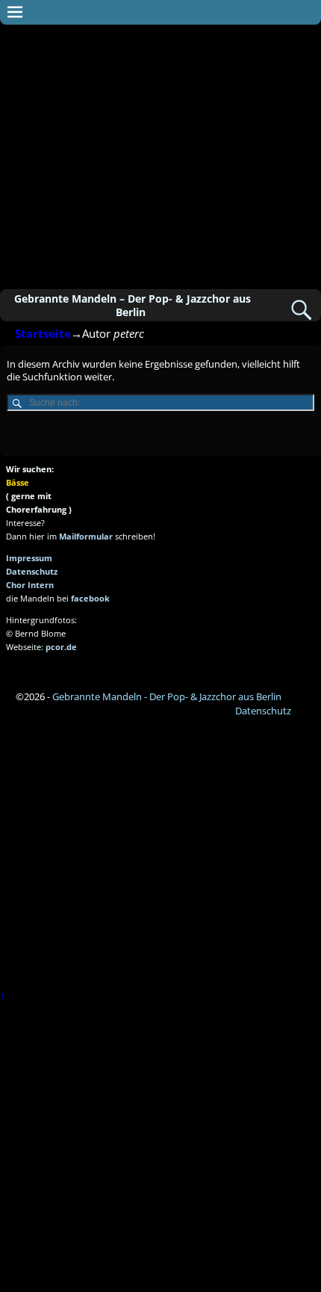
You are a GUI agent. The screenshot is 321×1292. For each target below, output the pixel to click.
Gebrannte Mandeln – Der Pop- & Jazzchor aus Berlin (132, 304)
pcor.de (61, 646)
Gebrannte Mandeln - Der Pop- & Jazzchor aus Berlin (166, 696)
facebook (90, 598)
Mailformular (86, 536)
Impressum (29, 557)
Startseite (43, 333)
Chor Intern (30, 584)
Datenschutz (31, 571)
